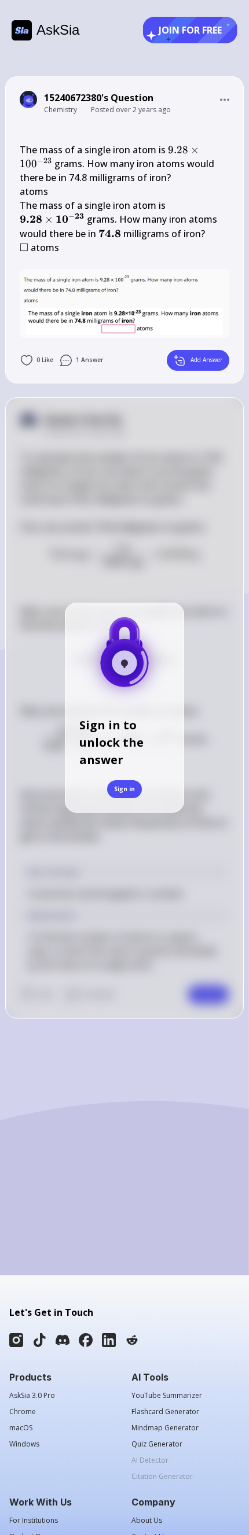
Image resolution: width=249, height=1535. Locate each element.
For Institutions (33, 1520)
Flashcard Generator (165, 1411)
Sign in (124, 789)
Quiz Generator (156, 1444)
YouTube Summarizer (166, 1395)
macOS (20, 1428)
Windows (24, 1444)
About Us (146, 1520)
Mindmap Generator (165, 1428)
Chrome (22, 1411)
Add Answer (206, 360)
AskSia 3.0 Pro (32, 1395)
